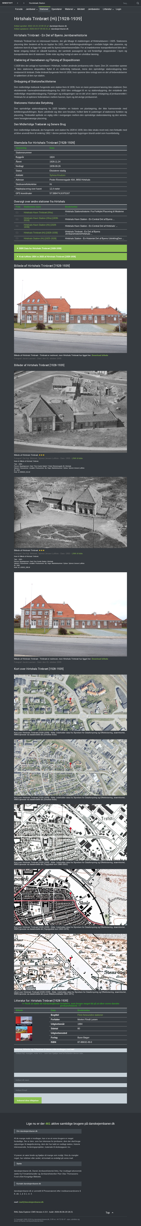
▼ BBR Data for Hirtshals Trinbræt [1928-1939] (39, 248)
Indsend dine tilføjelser (28, 1100)
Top (108, 1212)
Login (118, 9)
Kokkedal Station (36, 3)
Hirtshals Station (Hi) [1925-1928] (40, 238)
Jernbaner (30, 9)
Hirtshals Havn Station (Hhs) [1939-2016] (41, 219)
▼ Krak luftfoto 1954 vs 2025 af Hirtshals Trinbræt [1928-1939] (46, 256)
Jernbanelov (94, 9)
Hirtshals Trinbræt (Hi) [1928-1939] (41, 233)
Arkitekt (81, 9)
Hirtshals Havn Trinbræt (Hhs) (38, 212)
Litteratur (107, 9)
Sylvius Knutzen (57, 175)
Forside (19, 9)
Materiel (69, 9)
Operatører (56, 9)
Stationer (44, 9)
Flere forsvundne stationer (90, 1015)
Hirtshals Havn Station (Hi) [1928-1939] (40, 226)
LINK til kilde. (77, 458)
